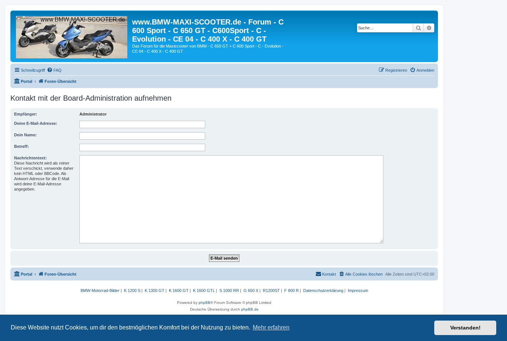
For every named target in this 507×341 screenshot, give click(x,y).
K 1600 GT (179, 290)
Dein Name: (25, 135)
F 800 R (291, 290)
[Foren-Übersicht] (72, 35)
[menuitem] (54, 70)
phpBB (204, 303)
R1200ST (271, 290)
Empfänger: (25, 114)
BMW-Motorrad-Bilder (100, 290)
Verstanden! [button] (465, 328)
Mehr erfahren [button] (271, 327)
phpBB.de (250, 309)
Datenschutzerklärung (323, 290)
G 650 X (250, 290)
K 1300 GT (154, 290)
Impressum (358, 290)
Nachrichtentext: (30, 158)
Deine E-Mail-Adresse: (35, 123)
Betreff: (21, 146)
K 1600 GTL (204, 290)
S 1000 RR (229, 290)
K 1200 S (132, 290)
